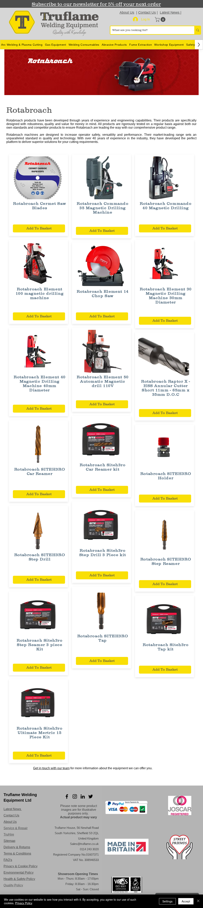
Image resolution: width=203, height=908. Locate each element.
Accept (186, 901)
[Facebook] (67, 796)
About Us (127, 12)
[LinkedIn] (83, 796)
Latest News (170, 12)
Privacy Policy (23, 903)
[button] (161, 19)
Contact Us (147, 12)
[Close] (198, 901)
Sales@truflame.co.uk (84, 843)
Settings (167, 901)
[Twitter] (91, 796)
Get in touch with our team (51, 768)
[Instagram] (75, 796)
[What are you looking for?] (197, 30)
